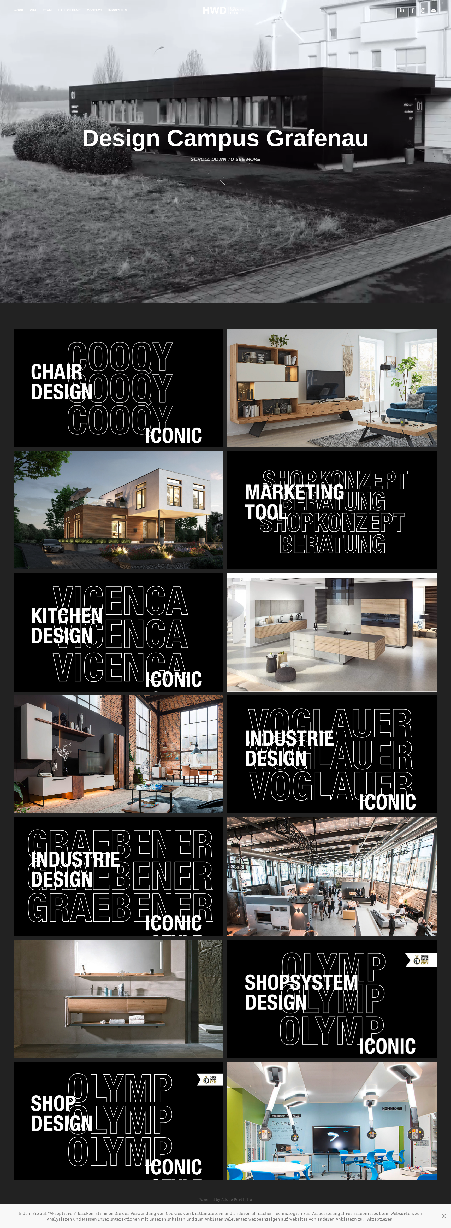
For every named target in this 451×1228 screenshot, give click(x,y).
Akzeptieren (380, 1219)
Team (47, 10)
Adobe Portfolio (236, 1199)
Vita (33, 10)
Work (18, 10)
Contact (94, 10)
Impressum (117, 10)
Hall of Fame (69, 10)
